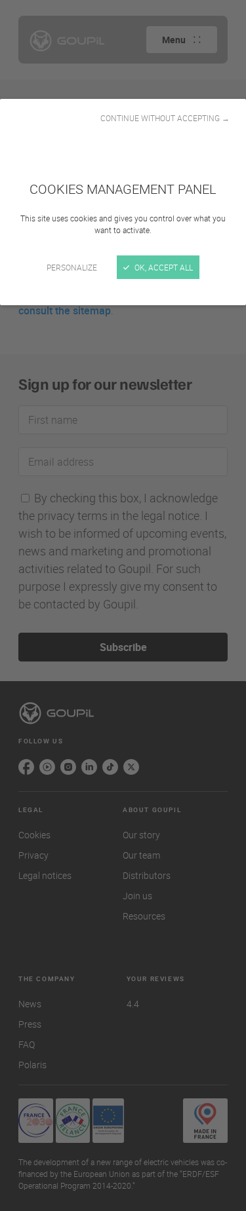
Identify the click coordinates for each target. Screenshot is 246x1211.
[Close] (123, 605)
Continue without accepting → (165, 118)
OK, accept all (163, 267)
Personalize (72, 267)
